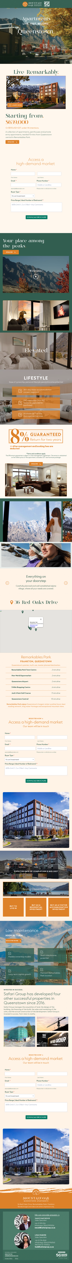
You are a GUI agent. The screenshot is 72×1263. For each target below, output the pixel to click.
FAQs (16, 1258)
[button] (36, 92)
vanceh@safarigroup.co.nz (45, 1228)
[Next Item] (66, 518)
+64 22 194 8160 (40, 1240)
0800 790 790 (8, 1254)
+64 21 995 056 (40, 1223)
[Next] (66, 583)
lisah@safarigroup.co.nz (44, 1247)
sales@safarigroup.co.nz (11, 1255)
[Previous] (7, 583)
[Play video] (35, 276)
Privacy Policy (8, 1258)
